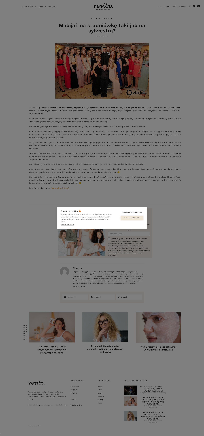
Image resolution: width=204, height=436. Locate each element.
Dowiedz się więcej (67, 224)
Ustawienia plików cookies (132, 212)
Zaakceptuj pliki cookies (132, 218)
